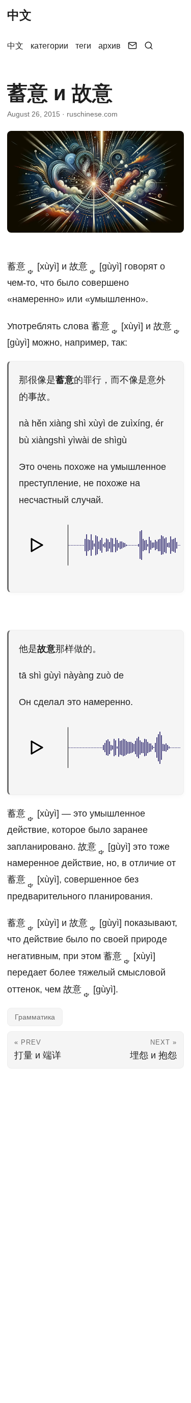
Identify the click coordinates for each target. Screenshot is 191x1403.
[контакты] (132, 46)
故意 (79, 266)
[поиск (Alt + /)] (148, 46)
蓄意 (17, 266)
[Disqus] (95, 1201)
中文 (19, 15)
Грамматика (35, 1017)
